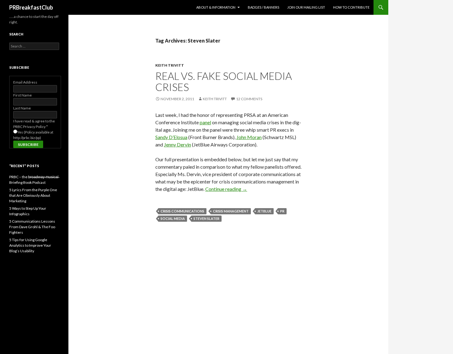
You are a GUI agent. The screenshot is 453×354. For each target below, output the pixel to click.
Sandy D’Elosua (171, 137)
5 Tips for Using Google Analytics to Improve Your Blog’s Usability (30, 245)
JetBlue (264, 211)
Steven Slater (206, 218)
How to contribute (351, 7)
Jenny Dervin (177, 144)
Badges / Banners (263, 7)
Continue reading (226, 189)
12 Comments (249, 99)
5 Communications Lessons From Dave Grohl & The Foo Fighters (32, 227)
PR (282, 211)
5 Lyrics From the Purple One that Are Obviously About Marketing (33, 195)
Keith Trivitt (169, 65)
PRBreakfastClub (31, 7)
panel (205, 122)
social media (173, 218)
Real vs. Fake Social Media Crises (223, 81)
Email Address (25, 82)
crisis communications (182, 211)
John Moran (249, 137)
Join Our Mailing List (306, 7)
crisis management (231, 211)
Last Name (22, 108)
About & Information (215, 7)
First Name (22, 95)
